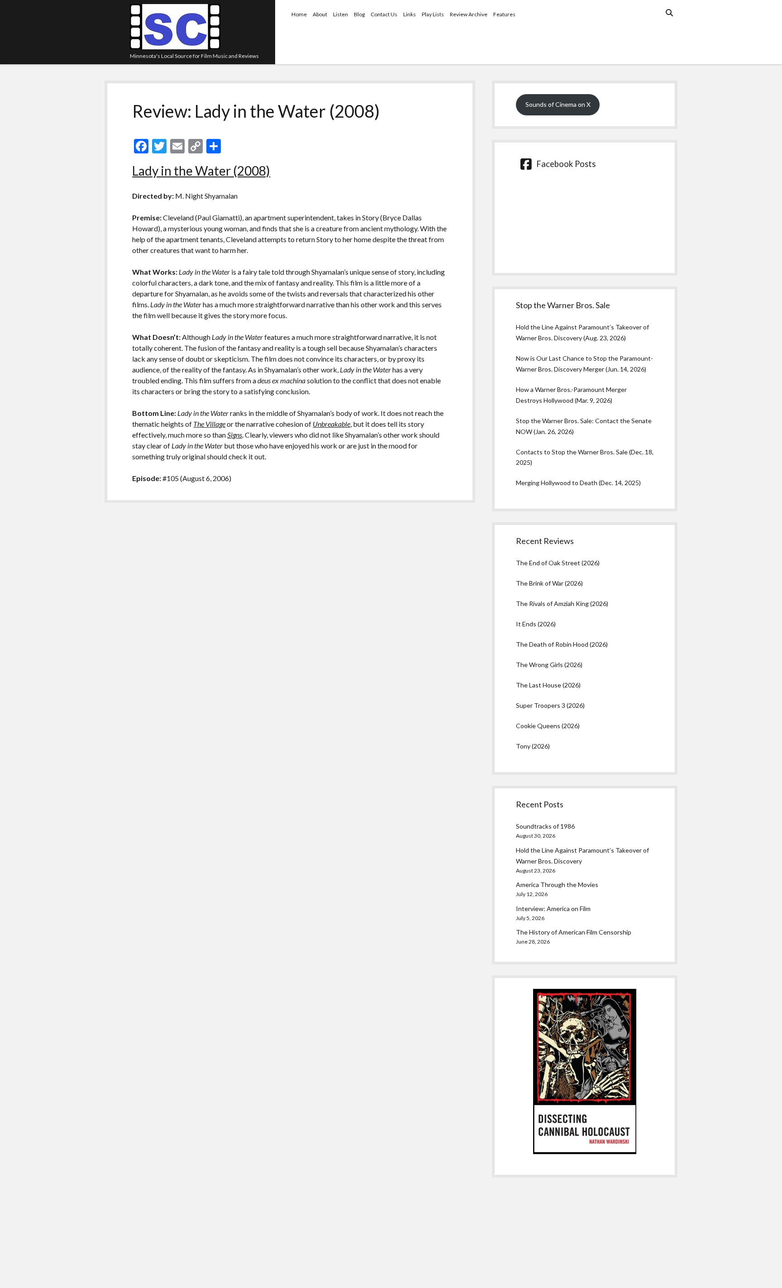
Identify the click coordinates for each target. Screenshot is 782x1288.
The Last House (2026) (548, 685)
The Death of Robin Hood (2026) (562, 644)
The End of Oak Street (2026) (558, 563)
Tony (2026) (533, 746)
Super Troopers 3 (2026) (550, 705)
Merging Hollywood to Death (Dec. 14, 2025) (578, 483)
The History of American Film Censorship (573, 932)
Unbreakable (331, 424)
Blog (359, 14)
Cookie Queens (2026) (548, 726)
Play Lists (433, 14)
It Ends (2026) (536, 624)
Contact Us (384, 14)
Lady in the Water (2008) (201, 170)
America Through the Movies (557, 884)
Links (409, 14)
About (320, 14)
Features (504, 14)
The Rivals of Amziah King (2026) (562, 603)
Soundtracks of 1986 (545, 826)
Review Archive (468, 14)
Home (299, 14)
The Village (209, 424)
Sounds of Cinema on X (558, 104)
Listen (340, 14)
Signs (234, 434)
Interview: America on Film (553, 908)
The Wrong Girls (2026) (549, 664)
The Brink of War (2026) (549, 583)
